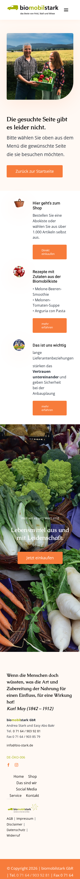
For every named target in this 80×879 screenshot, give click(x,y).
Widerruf (13, 835)
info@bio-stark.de (20, 745)
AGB (10, 818)
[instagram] (16, 765)
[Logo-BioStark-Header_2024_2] (33, 6)
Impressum (24, 818)
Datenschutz (16, 830)
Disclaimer (14, 824)
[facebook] (8, 765)
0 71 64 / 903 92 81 (27, 731)
